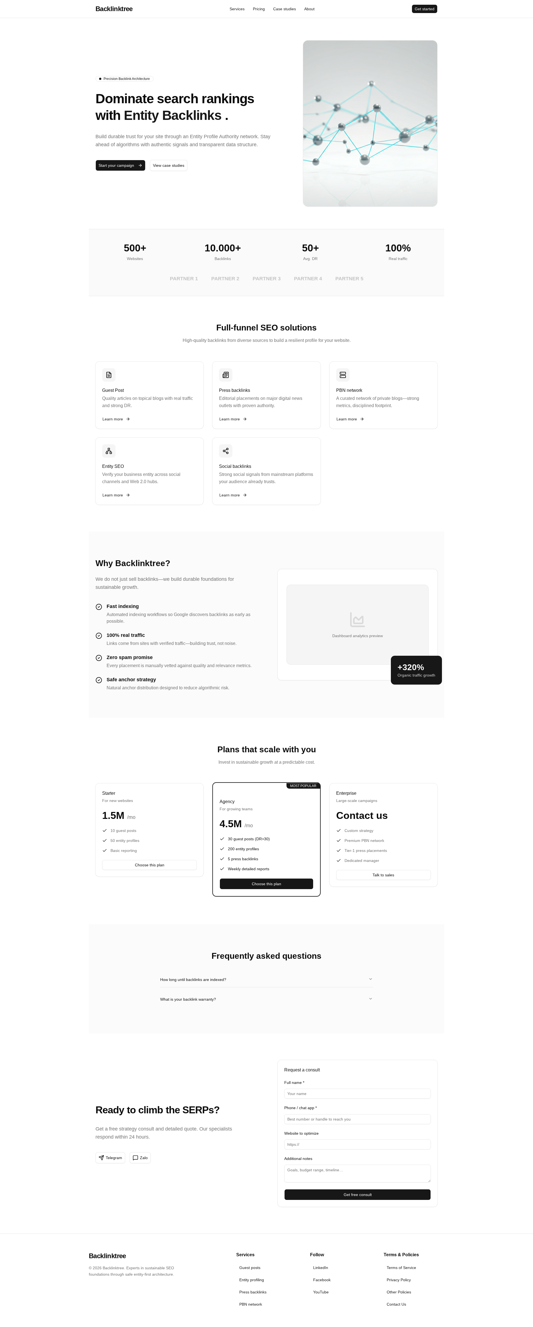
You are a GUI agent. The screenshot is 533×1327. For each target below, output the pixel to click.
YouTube (321, 1292)
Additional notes (298, 1158)
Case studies (284, 9)
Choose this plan (149, 865)
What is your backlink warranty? (188, 999)
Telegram (114, 1158)
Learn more (112, 419)
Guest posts (249, 1267)
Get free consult (358, 1194)
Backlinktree (114, 8)
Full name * (294, 1082)
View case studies (168, 165)
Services (237, 9)
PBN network (250, 1304)
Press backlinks (252, 1292)
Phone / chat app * (300, 1108)
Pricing (259, 9)
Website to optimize (301, 1133)
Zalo (144, 1158)
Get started (424, 9)
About (309, 9)
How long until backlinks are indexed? (193, 979)
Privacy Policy (399, 1280)
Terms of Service (401, 1267)
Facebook (322, 1280)
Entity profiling (251, 1280)
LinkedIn (320, 1267)
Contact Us (396, 1304)
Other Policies (399, 1292)
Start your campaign (116, 165)
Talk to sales (383, 875)
